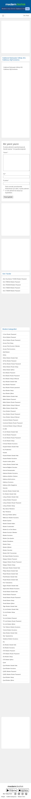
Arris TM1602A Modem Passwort (12, 285)
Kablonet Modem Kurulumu (10, 473)
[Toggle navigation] (3, 15)
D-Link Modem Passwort (9, 434)
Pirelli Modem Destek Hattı (10, 576)
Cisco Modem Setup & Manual (11, 417)
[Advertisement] (15, 37)
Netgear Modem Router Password (12, 562)
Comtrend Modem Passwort (10, 420)
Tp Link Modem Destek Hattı (10, 609)
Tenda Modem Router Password (11, 597)
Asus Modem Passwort (9, 384)
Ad (4, 174)
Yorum (5, 152)
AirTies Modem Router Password (12, 364)
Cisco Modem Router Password (11, 414)
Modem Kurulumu (8, 535)
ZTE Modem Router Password (11, 653)
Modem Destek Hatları (9, 523)
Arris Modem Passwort (9, 372)
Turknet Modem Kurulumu (10, 630)
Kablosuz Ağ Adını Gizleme (10, 476)
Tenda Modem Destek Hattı (10, 591)
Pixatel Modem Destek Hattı (10, 579)
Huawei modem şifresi (9, 461)
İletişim (3, 796)
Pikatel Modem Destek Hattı (10, 573)
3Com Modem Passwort (9, 337)
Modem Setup (7, 544)
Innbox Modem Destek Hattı (10, 464)
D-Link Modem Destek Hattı (10, 432)
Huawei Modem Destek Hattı (10, 455)
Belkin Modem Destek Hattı (10, 396)
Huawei (5, 452)
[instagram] (19, 793)
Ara (27, 8)
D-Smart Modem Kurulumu (10, 443)
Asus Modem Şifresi (8, 393)
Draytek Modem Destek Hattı (11, 446)
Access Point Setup (8, 343)
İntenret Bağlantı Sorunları (10, 467)
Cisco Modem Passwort (9, 411)
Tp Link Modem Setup (9, 612)
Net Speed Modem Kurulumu (11, 556)
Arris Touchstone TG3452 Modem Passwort (15, 279)
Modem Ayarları (7, 520)
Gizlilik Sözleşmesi (11, 796)
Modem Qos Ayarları (8, 538)
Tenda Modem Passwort (9, 594)
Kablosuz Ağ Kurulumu (9, 479)
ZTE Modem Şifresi (8, 659)
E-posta (6, 180)
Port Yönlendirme (7, 582)
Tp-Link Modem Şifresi (9, 624)
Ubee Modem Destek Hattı (10, 633)
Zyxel (4, 662)
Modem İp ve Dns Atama (9, 529)
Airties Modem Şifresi (8, 369)
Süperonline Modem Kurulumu (11, 588)
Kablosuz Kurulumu (8, 482)
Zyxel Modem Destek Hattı (10, 665)
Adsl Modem (6, 352)
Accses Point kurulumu (9, 349)
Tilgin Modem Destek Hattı (10, 606)
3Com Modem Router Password (11, 340)
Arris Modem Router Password (11, 375)
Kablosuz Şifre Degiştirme (10, 485)
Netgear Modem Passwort (10, 559)
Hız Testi (26, 15)
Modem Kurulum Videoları (10, 532)
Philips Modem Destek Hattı (10, 571)
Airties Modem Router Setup (10, 366)
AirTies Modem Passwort (9, 361)
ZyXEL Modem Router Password (12, 674)
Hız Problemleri (7, 449)
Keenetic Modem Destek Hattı (11, 491)
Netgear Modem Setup (9, 565)
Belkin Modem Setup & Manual (11, 405)
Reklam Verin (21, 796)
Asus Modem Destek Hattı (10, 381)
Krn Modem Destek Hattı (9, 494)
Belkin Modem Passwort (9, 399)
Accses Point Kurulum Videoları (11, 346)
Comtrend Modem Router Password (12, 423)
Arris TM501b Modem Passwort (11, 282)
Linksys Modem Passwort (10, 500)
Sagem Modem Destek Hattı (10, 585)
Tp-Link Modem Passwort (10, 618)
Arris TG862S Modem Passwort (11, 287)
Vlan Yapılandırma (8, 636)
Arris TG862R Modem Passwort (11, 290)
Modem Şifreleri (7, 547)
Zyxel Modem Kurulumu (9, 668)
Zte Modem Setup (8, 656)
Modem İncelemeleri (8, 526)
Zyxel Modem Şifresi (8, 680)
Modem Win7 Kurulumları (10, 553)
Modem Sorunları (7, 550)
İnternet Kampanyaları (9, 470)
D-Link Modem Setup (8, 440)
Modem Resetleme (8, 541)
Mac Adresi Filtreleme (9, 508)
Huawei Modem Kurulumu (10, 458)
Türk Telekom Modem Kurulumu (11, 627)
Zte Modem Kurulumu (9, 647)
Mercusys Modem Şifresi (9, 514)
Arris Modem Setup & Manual (11, 378)
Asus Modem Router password (11, 387)
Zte (4, 642)
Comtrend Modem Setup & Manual (12, 426)
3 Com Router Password (9, 334)
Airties (4, 355)
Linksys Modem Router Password (12, 503)
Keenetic (5, 488)
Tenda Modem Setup (8, 600)
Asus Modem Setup (8, 390)
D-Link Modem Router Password (12, 437)
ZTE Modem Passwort (9, 650)
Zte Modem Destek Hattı (9, 644)
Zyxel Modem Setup (8, 677)
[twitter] (22, 793)
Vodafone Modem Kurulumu (10, 639)
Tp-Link (5, 615)
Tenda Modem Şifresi (8, 603)
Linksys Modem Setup (9, 505)
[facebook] (15, 793)
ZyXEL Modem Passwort (9, 671)
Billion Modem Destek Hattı (10, 408)
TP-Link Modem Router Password (12, 621)
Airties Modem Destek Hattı (10, 358)
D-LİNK (5, 429)
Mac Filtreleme (7, 511)
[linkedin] (26, 793)
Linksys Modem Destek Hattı (10, 497)
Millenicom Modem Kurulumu (11, 517)
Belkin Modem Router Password (11, 402)
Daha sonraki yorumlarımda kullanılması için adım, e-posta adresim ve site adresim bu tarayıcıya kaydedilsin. (17, 189)
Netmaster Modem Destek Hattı (11, 568)
